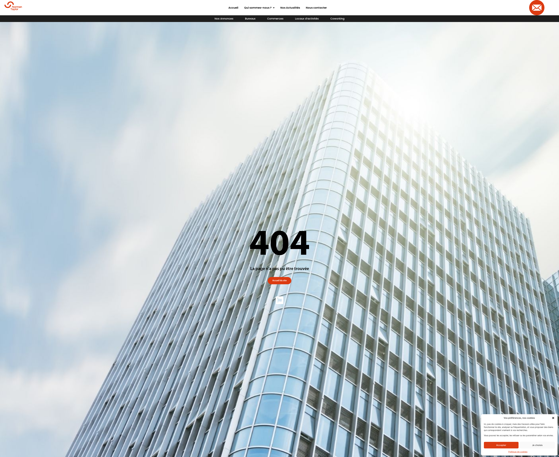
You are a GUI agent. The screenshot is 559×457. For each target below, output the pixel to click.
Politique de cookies (517, 451)
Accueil (233, 7)
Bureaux (250, 18)
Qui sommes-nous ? (257, 7)
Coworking (337, 18)
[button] (553, 418)
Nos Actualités (290, 7)
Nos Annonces (224, 18)
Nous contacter (316, 7)
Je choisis (537, 445)
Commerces (275, 18)
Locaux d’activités (307, 18)
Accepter (501, 445)
